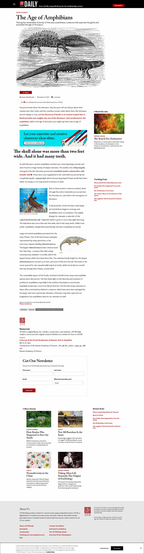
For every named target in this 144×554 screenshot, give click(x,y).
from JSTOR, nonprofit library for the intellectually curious (61, 6)
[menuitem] (118, 5)
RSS (21, 537)
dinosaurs (31, 309)
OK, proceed (117, 548)
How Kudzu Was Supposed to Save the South (107, 187)
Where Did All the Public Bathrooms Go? (107, 183)
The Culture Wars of (108, 194)
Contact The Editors (56, 526)
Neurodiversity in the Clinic (37, 474)
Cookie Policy (50, 552)
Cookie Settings (104, 548)
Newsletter (118, 5)
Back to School (98, 415)
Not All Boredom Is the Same (104, 191)
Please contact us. (26, 304)
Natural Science (99, 136)
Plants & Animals (22, 12)
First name (27, 370)
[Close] (141, 548)
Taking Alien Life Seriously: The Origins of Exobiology (69, 476)
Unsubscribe (24, 532)
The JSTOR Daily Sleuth (58, 532)
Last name (58, 370)
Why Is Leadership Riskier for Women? (106, 412)
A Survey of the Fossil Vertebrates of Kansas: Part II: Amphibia (46, 340)
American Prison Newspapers (60, 535)
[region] (72, 548)
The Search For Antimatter (108, 139)
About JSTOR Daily (27, 526)
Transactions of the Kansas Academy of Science (49, 309)
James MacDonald (28, 97)
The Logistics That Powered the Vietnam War (108, 199)
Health (60, 429)
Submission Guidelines (57, 529)
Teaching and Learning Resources (32, 535)
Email (25, 379)
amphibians (24, 309)
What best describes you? (63, 379)
